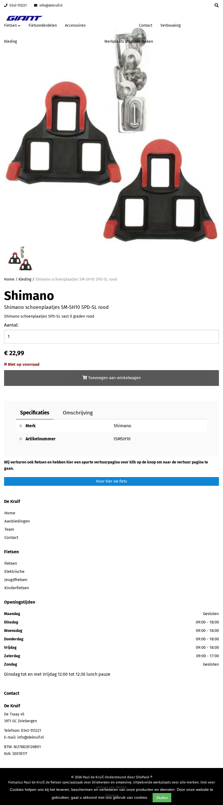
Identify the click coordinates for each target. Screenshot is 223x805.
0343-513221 (18, 5)
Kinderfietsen (16, 587)
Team (9, 529)
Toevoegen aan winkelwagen (114, 377)
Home (9, 279)
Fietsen (10, 563)
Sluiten (162, 797)
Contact (145, 25)
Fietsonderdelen (43, 25)
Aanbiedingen (117, 24)
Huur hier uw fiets (111, 481)
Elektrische (14, 571)
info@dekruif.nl (51, 5)
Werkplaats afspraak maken (128, 41)
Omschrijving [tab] (78, 413)
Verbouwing (170, 25)
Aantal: (11, 325)
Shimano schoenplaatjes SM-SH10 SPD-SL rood (76, 279)
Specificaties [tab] (34, 413)
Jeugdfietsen (15, 579)
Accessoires (75, 25)
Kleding (10, 41)
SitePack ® (144, 777)
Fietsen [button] (11, 25)
